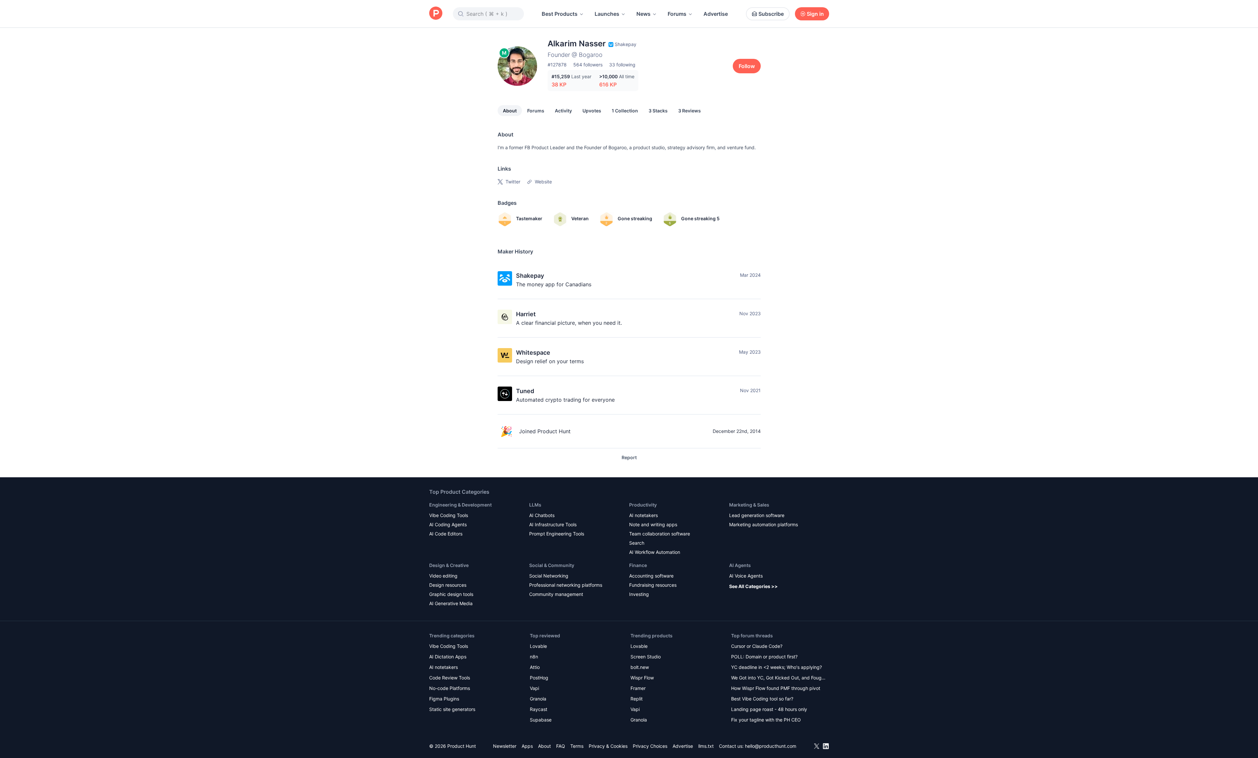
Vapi (534, 688)
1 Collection (625, 110)
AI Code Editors (445, 533)
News (643, 14)
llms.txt (706, 746)
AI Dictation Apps (447, 656)
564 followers (588, 64)
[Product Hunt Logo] (435, 14)
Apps (527, 746)
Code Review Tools (449, 677)
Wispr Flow (642, 677)
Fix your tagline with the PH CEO (766, 719)
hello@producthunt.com (770, 746)
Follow (747, 66)
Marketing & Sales (749, 505)
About (510, 110)
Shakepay (530, 275)
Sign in (815, 14)
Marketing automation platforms (763, 524)
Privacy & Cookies (608, 746)
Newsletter (504, 746)
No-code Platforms (449, 688)
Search (636, 543)
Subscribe (771, 14)
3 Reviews (689, 110)
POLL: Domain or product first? (764, 656)
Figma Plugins (444, 698)
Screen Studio (645, 656)
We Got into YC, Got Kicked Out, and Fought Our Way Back (778, 678)
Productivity (643, 505)
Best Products (560, 14)
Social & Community (551, 565)
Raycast (538, 709)
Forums (677, 14)
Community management (556, 594)
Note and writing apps (653, 524)
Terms (576, 746)
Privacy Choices (650, 746)
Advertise (715, 14)
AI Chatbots (542, 515)
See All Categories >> (753, 586)
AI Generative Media (451, 603)
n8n (534, 656)
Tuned (525, 391)
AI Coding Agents (448, 524)
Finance (638, 565)
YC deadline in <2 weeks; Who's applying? (776, 667)
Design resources (447, 585)
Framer (638, 688)
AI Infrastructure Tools (553, 524)
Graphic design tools (451, 594)
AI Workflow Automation (654, 552)
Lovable (538, 646)
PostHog (539, 677)
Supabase (541, 719)
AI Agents (740, 565)
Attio (535, 667)
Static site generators (452, 709)
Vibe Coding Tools (448, 515)
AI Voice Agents (746, 576)
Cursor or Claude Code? (756, 646)
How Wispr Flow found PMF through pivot (775, 688)
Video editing (443, 576)
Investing (639, 594)
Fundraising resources (653, 585)
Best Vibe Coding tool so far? (762, 698)
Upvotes (591, 110)
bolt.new (639, 667)
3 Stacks (658, 110)
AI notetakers (643, 515)
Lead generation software (756, 515)
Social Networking (548, 576)
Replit (636, 698)
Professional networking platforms (565, 585)
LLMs (535, 505)
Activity (563, 110)
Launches (607, 14)
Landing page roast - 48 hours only (769, 709)
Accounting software (651, 576)
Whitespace (533, 352)
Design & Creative (449, 565)
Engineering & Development (460, 505)
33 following (622, 64)
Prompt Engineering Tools (556, 533)
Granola (538, 698)
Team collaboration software (659, 533)
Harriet (526, 314)
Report (629, 457)
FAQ (560, 746)
